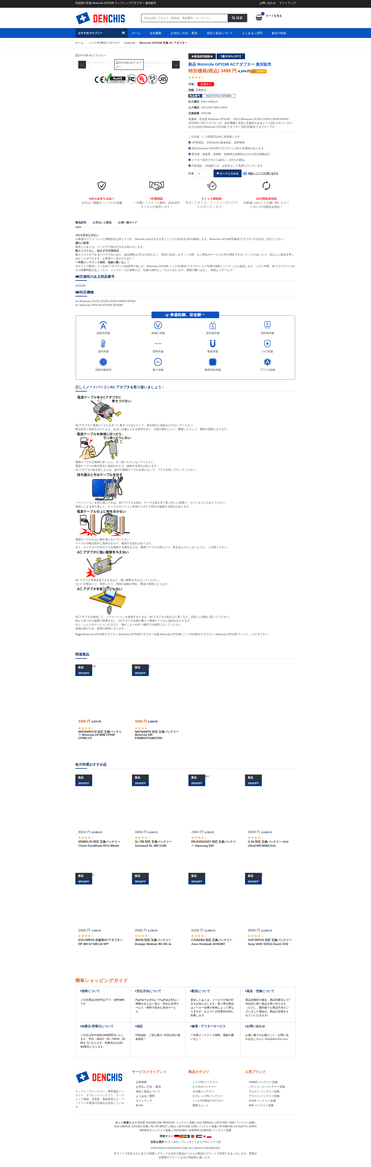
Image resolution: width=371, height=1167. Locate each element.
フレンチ (186, 1141)
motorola (129, 42)
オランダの (172, 1141)
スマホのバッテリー (204, 1086)
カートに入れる (229, 173)
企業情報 (141, 1082)
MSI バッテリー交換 (261, 1105)
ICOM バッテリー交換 (262, 1100)
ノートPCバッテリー (205, 1082)
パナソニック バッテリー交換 (267, 1086)
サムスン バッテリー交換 (264, 1091)
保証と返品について (220, 33)
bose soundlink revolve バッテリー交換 (166, 1122)
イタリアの (201, 1141)
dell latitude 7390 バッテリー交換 (193, 1126)
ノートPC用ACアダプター (104, 42)
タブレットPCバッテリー (207, 1096)
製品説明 (80, 222)
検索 (239, 18)
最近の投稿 (279, 33)
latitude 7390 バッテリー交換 (234, 1122)
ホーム (136, 33)
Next (176, 55)
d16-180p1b (122, 1126)
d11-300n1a (204, 1122)
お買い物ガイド (127, 222)
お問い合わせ (268, 2)
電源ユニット (200, 1105)
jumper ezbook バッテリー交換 (210, 1130)
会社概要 (155, 33)
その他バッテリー (203, 1091)
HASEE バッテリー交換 (263, 1082)
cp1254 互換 (140, 1126)
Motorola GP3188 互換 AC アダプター (163, 42)
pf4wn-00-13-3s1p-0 (233, 1126)
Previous (82, 55)
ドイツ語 (215, 1141)
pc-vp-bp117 (159, 1126)
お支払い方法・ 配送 (184, 33)
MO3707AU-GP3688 (218, 95)
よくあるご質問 (252, 33)
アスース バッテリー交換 (264, 1096)
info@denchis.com (276, 1038)
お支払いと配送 (102, 222)
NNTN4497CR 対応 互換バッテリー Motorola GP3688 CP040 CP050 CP (100, 735)
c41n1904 (179, 1130)
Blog (139, 1105)
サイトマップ (287, 2)
